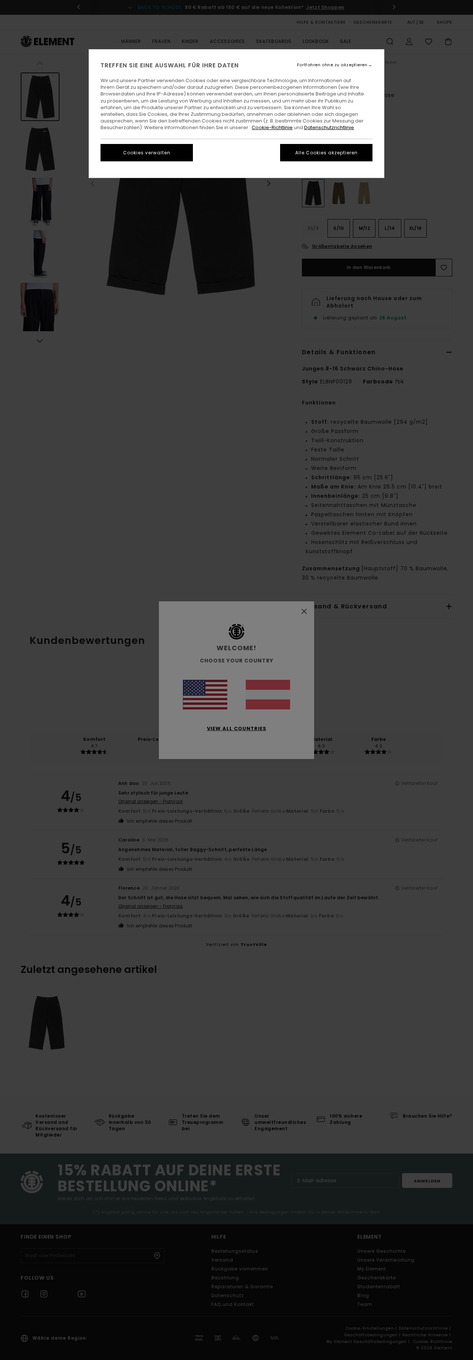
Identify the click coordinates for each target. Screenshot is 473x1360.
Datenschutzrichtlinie (329, 127)
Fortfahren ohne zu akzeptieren (332, 65)
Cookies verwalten (146, 153)
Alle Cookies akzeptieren (326, 153)
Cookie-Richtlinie (272, 127)
